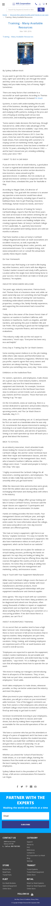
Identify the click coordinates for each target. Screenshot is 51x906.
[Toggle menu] (3, 4)
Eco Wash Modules (9, 883)
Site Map (16, 899)
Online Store (31, 875)
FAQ (28, 847)
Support (30, 842)
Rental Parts (7, 869)
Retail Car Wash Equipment (36, 886)
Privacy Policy (34, 899)
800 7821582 (36, 4)
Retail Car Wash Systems (35, 883)
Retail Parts (6, 872)
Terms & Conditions (25, 899)
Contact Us (31, 853)
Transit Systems (32, 869)
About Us (30, 845)
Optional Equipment (10, 886)
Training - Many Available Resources (18, 36)
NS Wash (39, 98)
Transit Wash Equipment (35, 872)
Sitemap (30, 861)
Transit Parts (7, 875)
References (31, 850)
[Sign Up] (39, 4)
